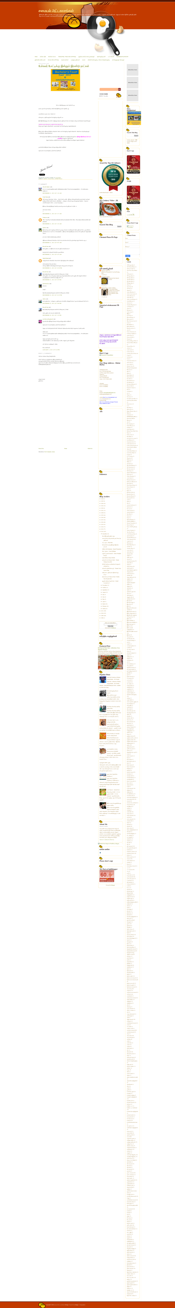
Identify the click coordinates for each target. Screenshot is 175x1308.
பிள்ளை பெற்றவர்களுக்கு (132, 1060)
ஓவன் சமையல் (130, 676)
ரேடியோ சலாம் (130, 1223)
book (128, 322)
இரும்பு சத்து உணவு (131, 613)
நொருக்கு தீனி (130, 972)
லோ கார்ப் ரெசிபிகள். (131, 1228)
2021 (102, 510)
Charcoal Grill (130, 337)
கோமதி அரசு (45, 246)
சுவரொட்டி (129, 840)
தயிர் (128, 907)
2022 (102, 508)
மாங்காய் (129, 1151)
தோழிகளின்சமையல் (131, 950)
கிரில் (128, 714)
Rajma (128, 490)
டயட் (128, 867)
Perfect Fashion (130, 487)
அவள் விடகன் (130, 573)
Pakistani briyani (130, 479)
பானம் (128, 1044)
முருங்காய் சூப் (130, 1185)
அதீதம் (128, 555)
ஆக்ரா (128, 589)
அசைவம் (129, 553)
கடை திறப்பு (129, 683)
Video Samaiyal (130, 539)
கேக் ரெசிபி (129, 759)
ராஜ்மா (128, 1216)
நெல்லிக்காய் (129, 967)
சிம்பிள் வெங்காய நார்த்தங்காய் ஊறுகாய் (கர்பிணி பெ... (111, 565)
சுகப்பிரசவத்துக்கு (131, 833)
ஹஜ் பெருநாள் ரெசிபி (131, 1284)
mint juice (129, 463)
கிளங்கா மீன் (129, 718)
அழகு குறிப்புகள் (130, 577)
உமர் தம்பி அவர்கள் (131, 653)
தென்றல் (128, 927)
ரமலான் (128, 1210)
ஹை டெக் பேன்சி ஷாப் (131, 1292)
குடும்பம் (128, 732)
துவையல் (129, 925)
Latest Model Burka (131, 451)
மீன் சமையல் (129, 1163)
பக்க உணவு (129, 988)
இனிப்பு (128, 626)
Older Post (90, 448)
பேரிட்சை (129, 1104)
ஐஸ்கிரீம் (129, 673)
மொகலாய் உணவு (130, 1201)
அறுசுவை (129, 580)
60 (103, 875)
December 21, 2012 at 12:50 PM (52, 268)
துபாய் (128, 923)
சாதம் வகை (129, 813)
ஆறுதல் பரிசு (129, 597)
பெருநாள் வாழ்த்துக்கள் (132, 1097)
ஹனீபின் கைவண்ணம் (131, 1281)
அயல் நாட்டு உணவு (131, 561)
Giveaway (129, 396)
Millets (128, 461)
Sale (128, 503)
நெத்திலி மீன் (129, 965)
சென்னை (129, 849)
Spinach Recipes (130, 519)
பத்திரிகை (129, 1001)
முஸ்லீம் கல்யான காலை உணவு (132, 1191)
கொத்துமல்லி (129, 779)
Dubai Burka (129, 375)
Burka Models (130, 326)
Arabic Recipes (130, 295)
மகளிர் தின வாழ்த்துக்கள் (132, 1127)
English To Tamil (130, 387)
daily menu (129, 362)
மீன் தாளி (129, 1167)
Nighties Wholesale (131, 472)
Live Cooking (130, 456)
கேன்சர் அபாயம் (130, 772)
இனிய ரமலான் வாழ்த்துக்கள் (130, 628)
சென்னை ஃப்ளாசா (131, 851)
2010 (102, 613)
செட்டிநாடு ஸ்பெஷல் (131, 848)
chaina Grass (129, 335)
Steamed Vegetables (131, 523)
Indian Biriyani (130, 425)
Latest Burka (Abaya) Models (108, 557)
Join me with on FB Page (53, 60)
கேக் (128, 757)
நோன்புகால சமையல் (131, 987)
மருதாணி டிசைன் (130, 1138)
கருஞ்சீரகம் (129, 689)
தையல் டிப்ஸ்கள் (64, 60)
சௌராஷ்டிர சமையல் (131, 866)
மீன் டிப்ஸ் (129, 1165)
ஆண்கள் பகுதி (130, 591)
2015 (102, 524)
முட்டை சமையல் (130, 1172)
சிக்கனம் (129, 824)
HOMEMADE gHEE (131, 416)
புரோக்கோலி (129, 1084)
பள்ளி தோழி (129, 1015)
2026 (102, 498)
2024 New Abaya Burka (132, 270)
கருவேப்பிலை (129, 691)
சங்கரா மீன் (129, 784)
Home (36, 56)
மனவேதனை (129, 1149)
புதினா (128, 1075)
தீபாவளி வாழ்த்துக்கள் (131, 916)
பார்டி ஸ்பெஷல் (130, 1037)
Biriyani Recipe (130, 317)
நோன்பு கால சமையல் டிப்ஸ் (132, 979)
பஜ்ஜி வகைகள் (130, 1019)
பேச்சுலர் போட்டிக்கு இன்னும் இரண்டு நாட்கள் (64, 66)
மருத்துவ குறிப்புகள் (75, 60)
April (103, 601)
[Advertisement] (87, 42)
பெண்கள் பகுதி (130, 1091)
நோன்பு (128, 974)
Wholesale (129, 543)
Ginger (128, 395)
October (104, 587)
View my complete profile (107, 839)
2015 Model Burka (131, 266)
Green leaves (129, 404)
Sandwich (129, 507)
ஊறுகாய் (129, 658)
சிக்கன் (128, 826)
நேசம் (128, 969)
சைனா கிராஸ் (130, 860)
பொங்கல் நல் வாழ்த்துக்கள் (132, 1111)
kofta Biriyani (130, 440)
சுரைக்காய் (129, 839)
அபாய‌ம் (128, 559)
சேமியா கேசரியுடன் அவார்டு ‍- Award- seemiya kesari (113, 734)
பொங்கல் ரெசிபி (130, 1115)
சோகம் (128, 864)
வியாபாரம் (129, 1246)
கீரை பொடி (129, 719)
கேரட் (128, 763)
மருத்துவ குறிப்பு (130, 1140)
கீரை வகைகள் (130, 721)
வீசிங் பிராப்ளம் (130, 1252)
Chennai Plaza (130, 346)
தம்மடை (128, 905)
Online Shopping (130, 476)
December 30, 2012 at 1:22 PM (52, 315)
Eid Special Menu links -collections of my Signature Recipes (109, 648)
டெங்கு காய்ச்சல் (130, 884)
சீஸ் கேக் (129, 831)
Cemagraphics (82, 1304)
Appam (128, 290)
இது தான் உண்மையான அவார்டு (131, 608)
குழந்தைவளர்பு (130, 743)
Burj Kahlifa (129, 324)
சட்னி (128, 786)
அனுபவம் (129, 586)
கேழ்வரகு (129, 768)
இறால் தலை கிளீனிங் (131, 622)
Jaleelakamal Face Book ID (122, 56)
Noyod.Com (72, 1304)
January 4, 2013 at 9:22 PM (51, 349)
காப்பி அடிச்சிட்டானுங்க (132, 701)
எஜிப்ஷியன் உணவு (130, 667)
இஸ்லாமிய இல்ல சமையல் (132, 631)
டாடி (128, 871)
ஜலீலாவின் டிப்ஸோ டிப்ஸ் (40, 60)
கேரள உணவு (129, 765)
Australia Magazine (131, 304)
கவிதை (128, 698)
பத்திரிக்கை (129, 1003)
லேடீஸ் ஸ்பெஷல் (130, 1227)
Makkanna (129, 460)
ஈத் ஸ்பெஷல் (129, 638)
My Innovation (130, 469)
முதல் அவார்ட (130, 1178)
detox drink (129, 364)
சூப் (128, 844)
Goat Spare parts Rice (131, 398)
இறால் (128, 618)
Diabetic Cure (130, 366)
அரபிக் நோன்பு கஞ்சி (131, 570)
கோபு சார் (129, 783)
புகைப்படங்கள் (130, 1073)
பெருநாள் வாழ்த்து (130, 1095)
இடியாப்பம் (129, 604)
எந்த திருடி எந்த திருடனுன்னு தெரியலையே (113, 707)
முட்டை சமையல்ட (130, 1174)
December (104, 533)
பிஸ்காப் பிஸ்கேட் (130, 1066)
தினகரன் (129, 914)
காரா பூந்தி (129, 705)
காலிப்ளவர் (129, 707)
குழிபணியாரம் (130, 747)
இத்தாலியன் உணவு (131, 611)
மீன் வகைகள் (130, 1169)
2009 (102, 615)
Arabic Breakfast (130, 292)
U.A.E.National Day (131, 534)
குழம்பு (128, 745)
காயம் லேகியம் (130, 703)
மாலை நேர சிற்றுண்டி (131, 1154)
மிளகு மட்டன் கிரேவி (131, 1160)
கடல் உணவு (129, 678)
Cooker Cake (129, 351)
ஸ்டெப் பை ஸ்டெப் (130, 1277)
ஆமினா (44, 227)
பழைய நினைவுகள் (131, 1014)
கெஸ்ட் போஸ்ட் (130, 756)
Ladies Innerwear (130, 443)
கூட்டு (128, 754)
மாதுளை (128, 1153)
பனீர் (128, 1017)
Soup (128, 517)
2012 (102, 531)
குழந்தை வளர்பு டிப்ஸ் (131, 741)
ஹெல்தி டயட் (129, 1290)
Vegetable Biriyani (131, 537)
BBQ (128, 313)
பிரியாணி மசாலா (130, 1053)
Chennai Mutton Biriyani (132, 342)
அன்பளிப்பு (129, 588)
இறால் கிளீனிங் (130, 620)
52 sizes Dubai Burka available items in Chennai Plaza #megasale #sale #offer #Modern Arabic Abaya (114, 292)
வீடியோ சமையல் (130, 1255)
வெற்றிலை (129, 1261)
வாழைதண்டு (129, 1239)
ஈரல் (128, 642)
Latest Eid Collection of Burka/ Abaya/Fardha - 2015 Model (113, 678)
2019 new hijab (130, 268)
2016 (102, 522)
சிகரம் (128, 822)
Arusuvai (129, 303)
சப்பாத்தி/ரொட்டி (130, 793)
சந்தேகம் (129, 790)
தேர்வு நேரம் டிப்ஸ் (130, 931)
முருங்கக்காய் (130, 1181)
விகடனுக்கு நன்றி (130, 1243)
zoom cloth (129, 550)
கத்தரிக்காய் (129, 687)
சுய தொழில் (129, 837)
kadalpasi (129, 427)
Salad (128, 501)
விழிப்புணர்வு (129, 1250)
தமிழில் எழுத (129, 898)
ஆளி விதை (129, 595)
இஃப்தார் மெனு (130, 602)
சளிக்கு (128, 808)
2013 (102, 529)
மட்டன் (128, 1136)
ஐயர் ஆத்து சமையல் (131, 671)
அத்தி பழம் (129, 557)
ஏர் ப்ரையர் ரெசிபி (130, 669)
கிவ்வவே (129, 716)
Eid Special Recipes (131, 384)
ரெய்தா (128, 1221)
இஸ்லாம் (128, 635)
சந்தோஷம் (129, 792)
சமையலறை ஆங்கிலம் (131, 797)
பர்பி (128, 1012)
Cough (128, 355)
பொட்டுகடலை (130, 1118)
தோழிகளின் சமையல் (131, 949)
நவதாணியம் (129, 961)
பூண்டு (128, 1089)
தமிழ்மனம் (129, 904)
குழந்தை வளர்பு (130, 739)
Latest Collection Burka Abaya (132, 448)
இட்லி (128, 606)
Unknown (45, 217)
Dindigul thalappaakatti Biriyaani (132, 368)
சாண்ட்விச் (129, 811)
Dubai (128, 373)
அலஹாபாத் (129, 571)
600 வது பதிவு (130, 277)
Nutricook (129, 474)
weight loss (129, 541)
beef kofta (129, 315)
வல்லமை (128, 1236)
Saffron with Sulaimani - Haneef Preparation (111, 549)
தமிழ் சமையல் (130, 900)
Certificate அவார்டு (131, 333)
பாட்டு (128, 1024)
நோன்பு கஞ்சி (130, 976)
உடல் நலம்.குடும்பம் (130, 645)
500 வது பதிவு (130, 275)
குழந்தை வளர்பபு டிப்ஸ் (131, 738)
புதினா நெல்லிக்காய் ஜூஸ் (132, 1077)
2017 (102, 519)
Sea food (129, 508)
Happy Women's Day (131, 411)
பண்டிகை (129, 990)
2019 (102, 515)
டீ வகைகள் (129, 880)
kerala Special (130, 429)
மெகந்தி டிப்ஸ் (130, 1194)
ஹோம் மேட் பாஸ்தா (131, 1295)
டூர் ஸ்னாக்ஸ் (129, 882)
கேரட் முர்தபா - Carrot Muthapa (109, 551)
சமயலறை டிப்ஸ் (130, 795)
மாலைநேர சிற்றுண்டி (131, 1156)
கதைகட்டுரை (130, 685)
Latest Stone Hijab (131, 452)
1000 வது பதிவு (130, 265)
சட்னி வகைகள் (130, 788)
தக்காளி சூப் (129, 891)
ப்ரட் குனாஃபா (130, 1125)
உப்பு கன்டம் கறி (130, 649)
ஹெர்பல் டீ (129, 1288)
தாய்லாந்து (129, 909)
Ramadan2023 (130, 497)
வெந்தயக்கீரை (130, 1257)
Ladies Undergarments (131, 445)
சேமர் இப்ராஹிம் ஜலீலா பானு (108, 536)
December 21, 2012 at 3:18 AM (52, 223)
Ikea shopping (130, 423)
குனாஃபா (129, 750)
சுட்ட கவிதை (129, 835)
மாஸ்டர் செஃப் (130, 1158)
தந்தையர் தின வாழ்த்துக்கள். (130, 893)
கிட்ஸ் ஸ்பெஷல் (130, 710)
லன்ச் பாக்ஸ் (129, 1225)
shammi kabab (130, 512)
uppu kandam (130, 535)
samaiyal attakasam (131, 505)
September (104, 590)
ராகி (128, 1214)
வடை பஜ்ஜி (129, 1232)
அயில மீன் (129, 562)
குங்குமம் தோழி (130, 727)
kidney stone (129, 434)
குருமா (128, 734)
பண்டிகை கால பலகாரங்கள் (130, 995)
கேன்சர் (128, 770)
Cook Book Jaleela (105, 276)
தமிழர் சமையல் (130, 896)
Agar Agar (129, 286)
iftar (128, 422)
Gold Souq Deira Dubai (132, 400)
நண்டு (128, 959)
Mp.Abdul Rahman (131, 465)
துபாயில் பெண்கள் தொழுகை (131, 921)
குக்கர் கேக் (129, 725)
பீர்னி (128, 1071)
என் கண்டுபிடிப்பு (130, 663)
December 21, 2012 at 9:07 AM (52, 242)
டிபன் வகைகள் (130, 876)
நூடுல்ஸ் (128, 963)
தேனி (128, 932)
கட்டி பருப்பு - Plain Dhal (107, 542)
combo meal (129, 349)
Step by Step (129, 525)
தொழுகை (129, 941)
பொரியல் (129, 1120)
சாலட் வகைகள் (130, 819)
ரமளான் (128, 1212)
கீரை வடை (129, 723)
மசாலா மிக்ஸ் (129, 1133)
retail (128, 499)
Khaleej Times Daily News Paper (132, 431)
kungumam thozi (130, 442)
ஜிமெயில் (129, 1264)
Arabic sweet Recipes (131, 299)
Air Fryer (129, 288)
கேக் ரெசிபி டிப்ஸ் (130, 761)
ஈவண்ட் (128, 644)
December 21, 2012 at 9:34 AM (52, 254)
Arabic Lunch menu (131, 294)
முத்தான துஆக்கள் (105, 270)
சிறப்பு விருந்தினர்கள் (131, 829)
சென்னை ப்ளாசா (52, 56)
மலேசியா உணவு (130, 1145)
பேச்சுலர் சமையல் (58, 178)
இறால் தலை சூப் (130, 624)
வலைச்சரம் (129, 1234)
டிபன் (128, 873)
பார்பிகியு (129, 1039)
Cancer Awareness (130, 331)
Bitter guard (129, 319)
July (103, 594)
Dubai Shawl (129, 377)
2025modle (129, 274)
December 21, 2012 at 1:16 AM (52, 193)
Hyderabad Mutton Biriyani (131, 419)
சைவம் (83, 60)
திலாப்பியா (129, 913)
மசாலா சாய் (129, 1131)
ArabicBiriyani (130, 301)
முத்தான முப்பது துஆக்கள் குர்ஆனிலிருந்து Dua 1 (110, 272)
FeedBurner (113, 628)
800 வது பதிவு (130, 281)
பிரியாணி (129, 1051)
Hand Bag (129, 407)
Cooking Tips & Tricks (132, 353)
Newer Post (41, 448)
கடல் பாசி (129, 680)
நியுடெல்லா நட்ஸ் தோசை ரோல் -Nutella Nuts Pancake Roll (110, 577)
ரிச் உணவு (129, 1218)
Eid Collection (130, 380)
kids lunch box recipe (131, 438)
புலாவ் (128, 1088)
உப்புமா (128, 651)
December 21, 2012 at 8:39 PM (52, 279)
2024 (102, 503)
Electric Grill (129, 386)
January (104, 608)
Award (128, 308)
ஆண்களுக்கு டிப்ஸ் (101, 56)
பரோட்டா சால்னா (130, 1010)
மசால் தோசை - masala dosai (113, 789)
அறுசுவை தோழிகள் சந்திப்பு (131, 583)
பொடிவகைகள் (130, 1116)
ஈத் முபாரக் (129, 636)
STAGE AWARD (130, 521)
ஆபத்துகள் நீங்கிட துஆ (105, 762)
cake (128, 330)
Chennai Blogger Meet (131, 340)
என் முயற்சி (129, 665)
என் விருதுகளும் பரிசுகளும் (118, 60)
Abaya (128, 285)
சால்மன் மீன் (129, 820)
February (104, 606)
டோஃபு (128, 887)
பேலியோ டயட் (130, 1106)
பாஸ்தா (128, 1046)
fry (127, 393)
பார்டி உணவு (129, 1035)
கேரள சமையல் (130, 766)
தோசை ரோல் (129, 945)
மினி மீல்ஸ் (129, 1162)
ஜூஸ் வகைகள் (130, 1268)
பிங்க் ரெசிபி (129, 1048)
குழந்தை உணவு (130, 736)
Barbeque (129, 310)
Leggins (128, 454)
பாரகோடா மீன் (130, 1028)
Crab (128, 358)
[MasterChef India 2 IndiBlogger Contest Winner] (133, 173)
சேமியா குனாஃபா (130, 857)
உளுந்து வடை (129, 656)
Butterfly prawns (130, 328)
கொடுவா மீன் (130, 775)
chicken (128, 348)
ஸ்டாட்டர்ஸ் (129, 1275)
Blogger (113, 885)
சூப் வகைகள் (130, 846)
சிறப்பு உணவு (129, 828)
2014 (102, 526)
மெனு (128, 1198)
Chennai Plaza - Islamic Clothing (108, 288)
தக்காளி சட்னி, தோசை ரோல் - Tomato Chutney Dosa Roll (110, 561)
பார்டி (128, 1033)
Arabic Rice (129, 297)
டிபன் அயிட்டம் (130, 875)
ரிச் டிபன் (129, 1219)
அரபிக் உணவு (129, 566)
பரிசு (128, 1005)
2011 (102, 611)
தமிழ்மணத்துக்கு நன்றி (132, 902)
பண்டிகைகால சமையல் (131, 997)
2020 (102, 512)
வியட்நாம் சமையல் (130, 1245)
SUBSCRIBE (104, 95)
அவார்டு (128, 575)
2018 (102, 517)
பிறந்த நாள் (129, 1064)
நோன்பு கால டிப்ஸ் (130, 983)
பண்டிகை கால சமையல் (132, 992)
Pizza (128, 488)
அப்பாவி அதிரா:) (46, 187)
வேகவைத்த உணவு (131, 1263)
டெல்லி (128, 885)
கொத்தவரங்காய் (130, 777)
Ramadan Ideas (130, 494)
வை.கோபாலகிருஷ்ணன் (48, 319)
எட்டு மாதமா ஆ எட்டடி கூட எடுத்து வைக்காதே (113, 721)
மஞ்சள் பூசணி (130, 1135)
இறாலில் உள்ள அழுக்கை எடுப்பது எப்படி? (132, 616)
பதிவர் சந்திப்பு (130, 999)
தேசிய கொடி (130, 929)
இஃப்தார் (129, 600)
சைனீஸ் (128, 862)
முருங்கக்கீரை (130, 1183)
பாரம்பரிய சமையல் (131, 1030)
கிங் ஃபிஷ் (129, 709)
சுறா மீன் (128, 842)
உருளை (128, 654)
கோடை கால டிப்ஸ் (130, 781)
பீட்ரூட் (128, 1070)
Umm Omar (45, 197)
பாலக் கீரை (129, 1042)
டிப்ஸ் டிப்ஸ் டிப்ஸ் (130, 878)
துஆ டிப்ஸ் (129, 918)
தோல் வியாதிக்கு (130, 947)
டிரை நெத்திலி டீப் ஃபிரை (112, 749)
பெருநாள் (129, 1093)
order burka (129, 478)
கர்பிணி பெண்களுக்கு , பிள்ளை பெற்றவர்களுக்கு (99, 60)
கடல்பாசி (129, 682)
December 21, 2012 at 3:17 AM (52, 213)
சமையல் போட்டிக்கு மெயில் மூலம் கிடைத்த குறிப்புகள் (111, 539)
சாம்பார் (128, 817)
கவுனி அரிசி (129, 700)
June (103, 597)
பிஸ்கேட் (128, 1068)
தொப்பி (128, 940)
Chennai (128, 339)
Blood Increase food (131, 321)
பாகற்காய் (129, 1021)
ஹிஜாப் (128, 1286)
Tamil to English (130, 530)
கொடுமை (129, 774)
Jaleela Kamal (46, 258)
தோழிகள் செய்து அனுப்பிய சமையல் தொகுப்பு (131, 954)
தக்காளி (129, 889)
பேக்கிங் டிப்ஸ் (130, 1100)
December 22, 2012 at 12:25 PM (52, 295)
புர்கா (128, 1086)
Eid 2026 (129, 378)
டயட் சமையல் (111, 56)
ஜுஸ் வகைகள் (130, 1266)
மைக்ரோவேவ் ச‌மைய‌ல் (131, 1200)
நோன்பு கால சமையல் (131, 978)
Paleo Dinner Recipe (131, 485)
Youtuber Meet (130, 548)
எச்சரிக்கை (129, 660)
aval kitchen (129, 306)
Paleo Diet (129, 483)
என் (127, 662)
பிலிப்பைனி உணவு (130, 1057)
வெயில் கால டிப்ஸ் (130, 1259)
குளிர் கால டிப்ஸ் (130, 748)
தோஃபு (128, 943)
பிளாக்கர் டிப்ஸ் (130, 1059)
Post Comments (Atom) (49, 451)
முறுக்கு (128, 1189)
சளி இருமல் (129, 806)
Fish (128, 389)
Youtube (128, 546)
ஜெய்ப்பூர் (129, 1270)
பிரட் (128, 1050)
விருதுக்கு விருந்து (130, 1248)
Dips (128, 371)
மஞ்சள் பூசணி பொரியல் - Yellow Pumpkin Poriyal (111, 554)
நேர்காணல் (129, 970)
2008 (102, 618)
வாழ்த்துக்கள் (130, 1241)
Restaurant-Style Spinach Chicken (113, 278)
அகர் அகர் (129, 552)
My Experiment (130, 467)
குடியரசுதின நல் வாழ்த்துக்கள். (130, 729)
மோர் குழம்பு (129, 1203)
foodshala (129, 391)
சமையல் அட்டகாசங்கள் (56, 10)
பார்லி (128, 1041)
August (104, 592)
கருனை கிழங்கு (130, 692)
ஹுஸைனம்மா (46, 283)
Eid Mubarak (129, 382)
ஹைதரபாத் (129, 1293)
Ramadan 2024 (130, 492)
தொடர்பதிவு (129, 936)
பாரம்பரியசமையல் (130, 1032)
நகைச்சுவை (129, 958)
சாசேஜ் (128, 810)
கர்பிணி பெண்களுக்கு (132, 694)
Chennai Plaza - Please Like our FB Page (67, 56)
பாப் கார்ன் (129, 1026)
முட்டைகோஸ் (129, 1176)
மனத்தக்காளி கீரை (131, 1147)
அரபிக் (128, 564)
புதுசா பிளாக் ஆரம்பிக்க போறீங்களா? (112, 775)
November (104, 585)
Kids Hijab (129, 436)
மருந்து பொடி (129, 1144)
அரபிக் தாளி (129, 568)
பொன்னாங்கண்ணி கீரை (132, 1122)
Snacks (128, 516)
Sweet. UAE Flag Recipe (132, 526)
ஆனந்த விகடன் (130, 598)
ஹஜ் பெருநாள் (130, 1282)
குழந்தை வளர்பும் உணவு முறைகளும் (86, 56)
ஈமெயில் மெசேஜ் (130, 640)
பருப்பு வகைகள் (130, 1008)
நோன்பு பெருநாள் (130, 985)
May (103, 599)
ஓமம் (128, 674)
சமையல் (128, 801)
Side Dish (129, 514)
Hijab (128, 413)
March (103, 604)
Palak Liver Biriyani (131, 481)
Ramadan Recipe (130, 496)
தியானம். (129, 911)
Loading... (102, 638)
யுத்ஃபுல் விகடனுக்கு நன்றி (132, 1205)
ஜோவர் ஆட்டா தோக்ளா (132, 1272)
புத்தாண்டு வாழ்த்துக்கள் (132, 1080)
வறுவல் (128, 1237)
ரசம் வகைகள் (130, 1209)
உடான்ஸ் (128, 647)
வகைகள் (129, 1230)
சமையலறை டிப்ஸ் (130, 799)
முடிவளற (129, 1171)
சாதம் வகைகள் (130, 815)
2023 (102, 505)
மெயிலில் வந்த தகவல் (131, 1196)
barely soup (129, 312)
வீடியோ (128, 1254)
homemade (129, 414)
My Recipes (129, 470)
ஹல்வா (128, 1279)
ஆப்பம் (128, 593)
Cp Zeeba (129, 357)
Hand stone (129, 409)
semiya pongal (130, 510)
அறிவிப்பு (45, 178)
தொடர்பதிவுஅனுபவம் (131, 938)
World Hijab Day (130, 544)
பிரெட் (128, 1055)
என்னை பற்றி (43, 56)
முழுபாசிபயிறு (130, 1187)
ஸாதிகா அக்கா (130, 1273)
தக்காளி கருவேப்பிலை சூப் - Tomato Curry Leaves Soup (111, 569)
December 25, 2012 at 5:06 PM (52, 303)
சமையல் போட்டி (51, 178)
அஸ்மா (44, 299)
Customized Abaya (131, 360)
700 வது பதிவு (130, 279)
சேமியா (128, 855)
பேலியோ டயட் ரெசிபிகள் (132, 1107)
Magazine (129, 458)
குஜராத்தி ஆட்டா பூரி (131, 752)
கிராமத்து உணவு (130, 712)
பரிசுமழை (129, 1006)
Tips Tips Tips (130, 532)
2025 (102, 501)
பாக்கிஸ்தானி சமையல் (131, 1023)
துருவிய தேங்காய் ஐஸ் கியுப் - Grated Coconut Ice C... (110, 582)
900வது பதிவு (130, 283)
